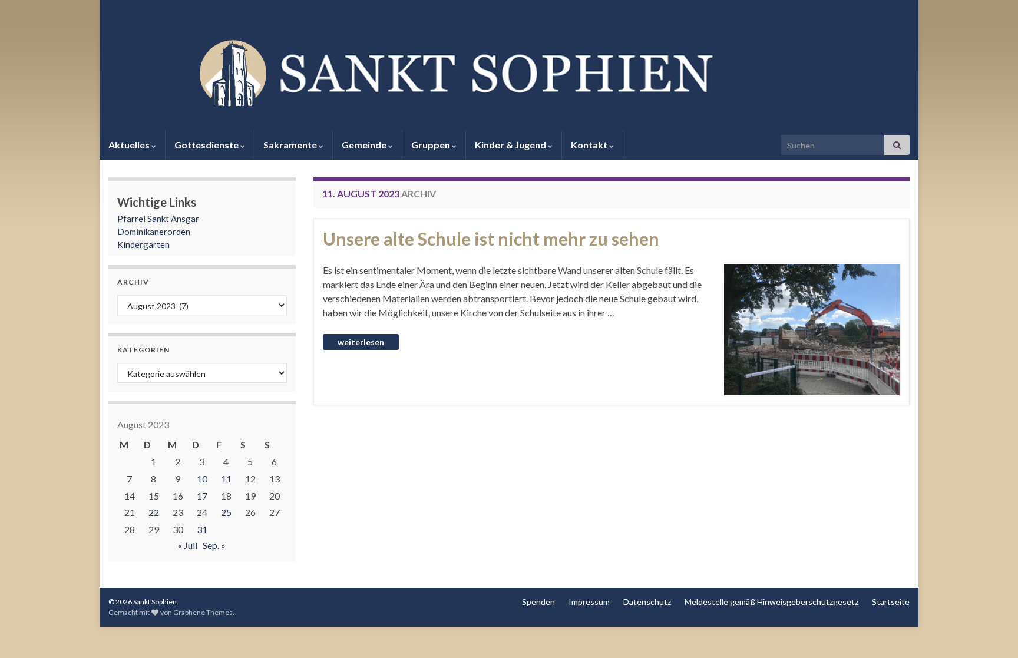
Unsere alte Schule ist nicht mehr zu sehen (491, 238)
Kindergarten (143, 244)
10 (202, 478)
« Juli (187, 545)
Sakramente (291, 144)
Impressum (589, 602)
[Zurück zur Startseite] (509, 71)
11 (226, 478)
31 (202, 529)
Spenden (538, 602)
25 (226, 512)
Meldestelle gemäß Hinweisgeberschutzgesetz (771, 602)
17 (202, 495)
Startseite (891, 602)
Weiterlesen (361, 342)
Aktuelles (129, 144)
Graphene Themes (203, 612)
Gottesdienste (207, 144)
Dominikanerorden (153, 231)
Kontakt (590, 144)
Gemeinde (365, 144)
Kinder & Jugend (511, 144)
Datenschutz (647, 602)
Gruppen (431, 144)
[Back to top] (991, 631)
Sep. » (214, 545)
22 (153, 512)
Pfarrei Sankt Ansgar (158, 218)
